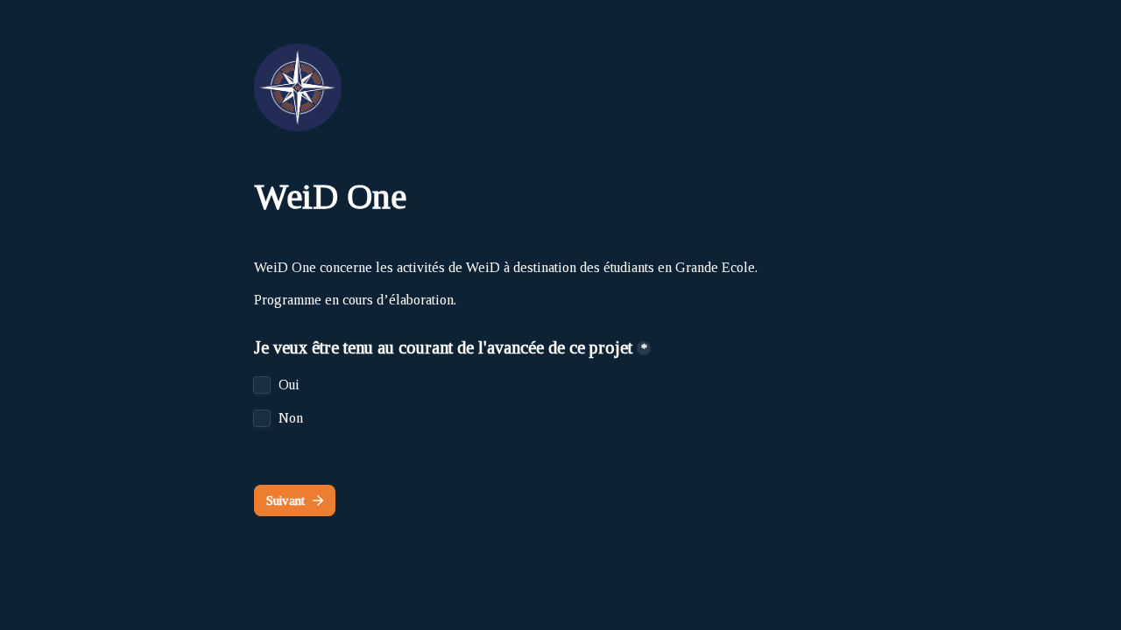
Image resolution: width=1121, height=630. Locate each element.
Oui (289, 384)
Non (290, 417)
